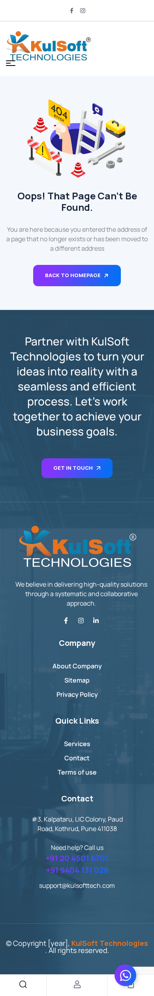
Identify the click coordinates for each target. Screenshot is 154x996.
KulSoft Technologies (109, 943)
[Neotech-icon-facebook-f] (71, 10)
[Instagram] (81, 620)
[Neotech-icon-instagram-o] (82, 10)
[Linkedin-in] (96, 620)
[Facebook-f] (66, 620)
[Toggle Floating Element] (125, 975)
